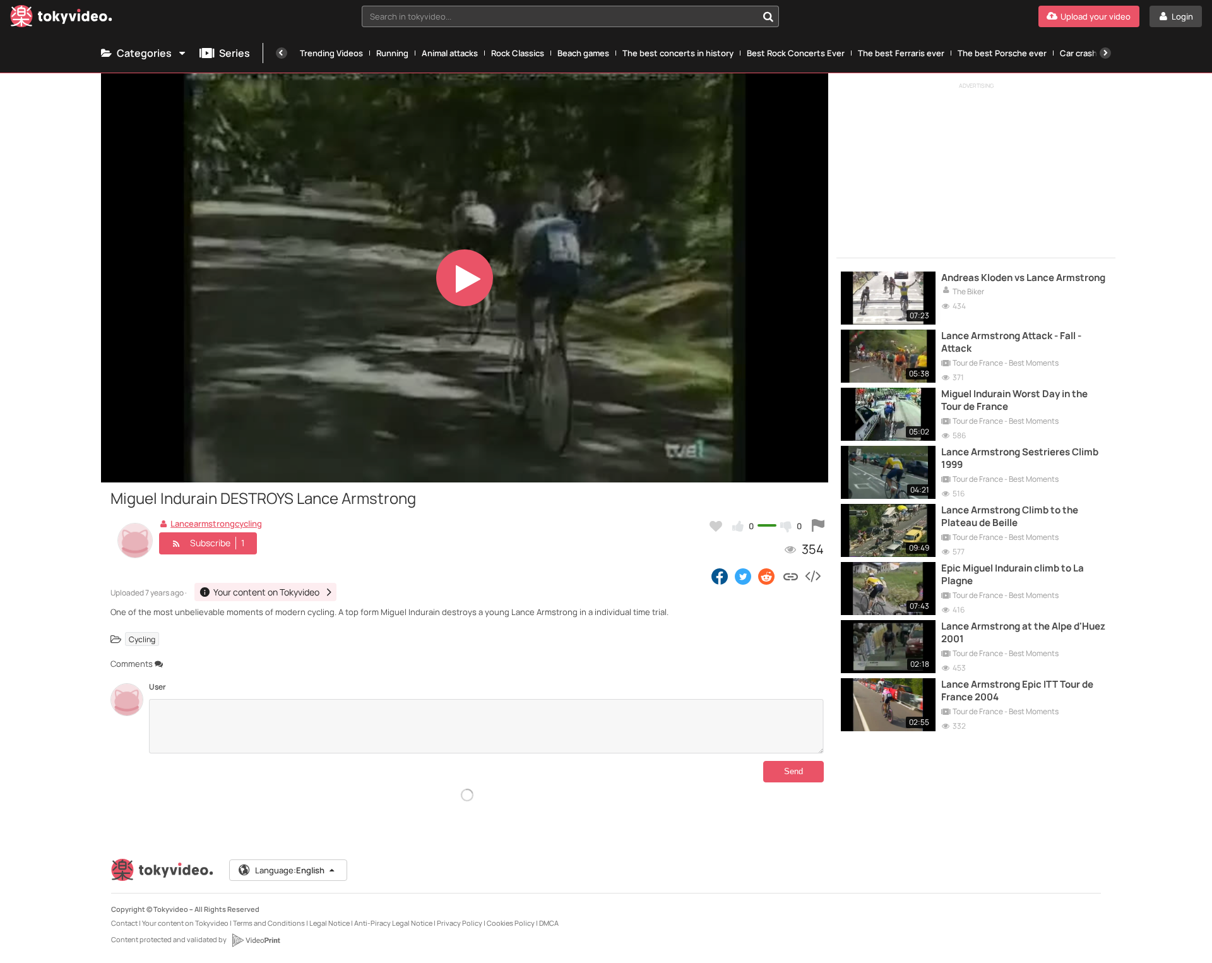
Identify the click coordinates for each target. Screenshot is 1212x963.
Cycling (142, 639)
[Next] (1105, 53)
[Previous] (281, 53)
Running (392, 53)
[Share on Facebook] (719, 576)
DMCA (549, 923)
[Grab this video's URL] (790, 576)
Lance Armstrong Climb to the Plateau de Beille (1009, 516)
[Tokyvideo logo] (61, 18)
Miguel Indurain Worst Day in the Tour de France (1014, 400)
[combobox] (570, 16)
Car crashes (1083, 53)
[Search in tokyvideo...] (768, 16)
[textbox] (559, 16)
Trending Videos (331, 53)
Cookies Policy (511, 923)
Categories (144, 53)
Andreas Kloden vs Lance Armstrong (1023, 278)
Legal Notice (329, 923)
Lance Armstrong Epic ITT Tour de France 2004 (1017, 690)
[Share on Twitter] (743, 576)
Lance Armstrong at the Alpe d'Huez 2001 (1023, 632)
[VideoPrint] (255, 940)
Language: (289, 870)
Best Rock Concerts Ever (796, 53)
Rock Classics (517, 53)
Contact (124, 923)
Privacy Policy (459, 923)
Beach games (583, 53)
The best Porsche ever (1002, 53)
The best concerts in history (678, 53)
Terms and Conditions (269, 923)
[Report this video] (818, 526)
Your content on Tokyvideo (185, 923)
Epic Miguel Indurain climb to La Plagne (1012, 574)
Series (234, 53)
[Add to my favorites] (716, 526)
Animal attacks (450, 53)
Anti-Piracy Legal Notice (393, 923)
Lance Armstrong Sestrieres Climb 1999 (1019, 458)
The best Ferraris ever (901, 53)
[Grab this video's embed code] (812, 576)
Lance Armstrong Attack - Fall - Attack (1011, 342)
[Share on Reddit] (767, 576)
